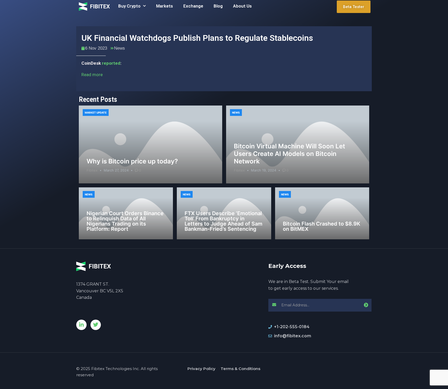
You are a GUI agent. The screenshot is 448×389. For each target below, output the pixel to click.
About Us (242, 6)
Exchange (193, 6)
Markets (164, 6)
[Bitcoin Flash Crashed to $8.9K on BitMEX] (322, 213)
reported (111, 63)
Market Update (96, 112)
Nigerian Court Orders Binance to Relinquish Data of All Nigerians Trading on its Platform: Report (125, 221)
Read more (92, 74)
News (119, 48)
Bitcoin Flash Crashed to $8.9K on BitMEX (321, 226)
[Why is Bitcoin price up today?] (150, 144)
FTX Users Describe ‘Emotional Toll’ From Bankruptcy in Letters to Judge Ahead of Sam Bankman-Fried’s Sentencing (223, 221)
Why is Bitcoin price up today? (132, 161)
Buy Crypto (129, 6)
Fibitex (92, 170)
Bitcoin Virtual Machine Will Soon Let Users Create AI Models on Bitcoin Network (289, 153)
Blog (218, 6)
